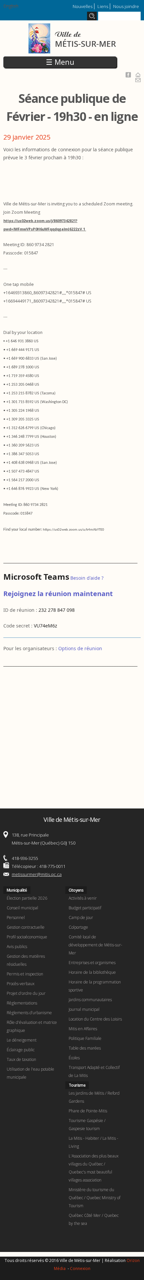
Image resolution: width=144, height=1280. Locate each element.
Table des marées (85, 1048)
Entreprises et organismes (92, 962)
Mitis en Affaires (83, 1029)
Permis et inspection (25, 974)
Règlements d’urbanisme (29, 1013)
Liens (102, 6)
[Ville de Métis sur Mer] (72, 49)
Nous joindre (126, 6)
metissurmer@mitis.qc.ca (37, 874)
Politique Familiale (85, 1038)
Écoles (74, 1058)
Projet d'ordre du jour (26, 993)
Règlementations (22, 1003)
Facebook (128, 74)
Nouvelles (82, 6)
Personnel (16, 917)
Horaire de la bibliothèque (92, 972)
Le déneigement (22, 1040)
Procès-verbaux (20, 983)
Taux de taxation (21, 1059)
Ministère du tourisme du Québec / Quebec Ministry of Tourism (94, 1198)
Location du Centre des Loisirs (95, 1019)
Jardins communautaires (90, 999)
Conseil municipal (22, 908)
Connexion (80, 1268)
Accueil (138, 74)
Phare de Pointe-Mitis (88, 1111)
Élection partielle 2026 (27, 898)
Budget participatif (85, 908)
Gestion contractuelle (26, 927)
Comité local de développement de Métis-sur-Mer (95, 945)
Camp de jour (81, 917)
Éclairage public (20, 1050)
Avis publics (17, 946)
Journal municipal (84, 1009)
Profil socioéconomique (27, 937)
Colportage (78, 927)
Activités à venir (83, 898)
